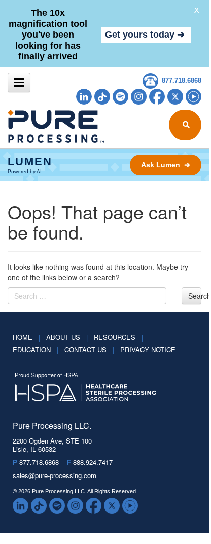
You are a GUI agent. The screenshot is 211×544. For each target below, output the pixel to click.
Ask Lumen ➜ (165, 165)
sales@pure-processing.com (54, 475)
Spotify (120, 97)
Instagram (139, 97)
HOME (26, 337)
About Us (67, 337)
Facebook (157, 97)
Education (35, 349)
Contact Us (89, 349)
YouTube (193, 97)
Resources (118, 337)
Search (194, 296)
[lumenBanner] (104, 165)
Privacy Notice (147, 349)
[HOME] (35, 126)
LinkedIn (84, 97)
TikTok (102, 97)
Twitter (175, 97)
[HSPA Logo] (97, 387)
